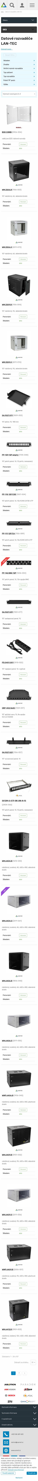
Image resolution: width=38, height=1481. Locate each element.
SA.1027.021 (7, 752)
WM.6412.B (7, 1329)
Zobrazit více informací (16, 1470)
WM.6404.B (7, 861)
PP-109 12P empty (10, 455)
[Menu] (32, 5)
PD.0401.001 (7, 662)
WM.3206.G (7, 247)
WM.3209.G (7, 362)
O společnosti (7, 1419)
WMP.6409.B (7, 1269)
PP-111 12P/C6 (8, 533)
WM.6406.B (7, 981)
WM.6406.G (7, 1041)
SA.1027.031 (7, 612)
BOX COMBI (7, 132)
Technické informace (9, 1413)
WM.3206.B (7, 190)
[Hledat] (12, 5)
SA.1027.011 (7, 415)
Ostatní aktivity (7, 1425)
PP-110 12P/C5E (9, 494)
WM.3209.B (7, 305)
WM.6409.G (7, 1215)
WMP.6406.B (7, 1095)
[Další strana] (25, 1373)
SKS (2, 12)
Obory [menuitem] (5, 20)
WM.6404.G (7, 921)
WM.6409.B (7, 1155)
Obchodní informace (9, 1407)
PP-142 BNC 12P (9, 573)
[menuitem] (19, 60)
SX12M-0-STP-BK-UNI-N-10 (14, 801)
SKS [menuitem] (5, 29)
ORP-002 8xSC (8, 708)
